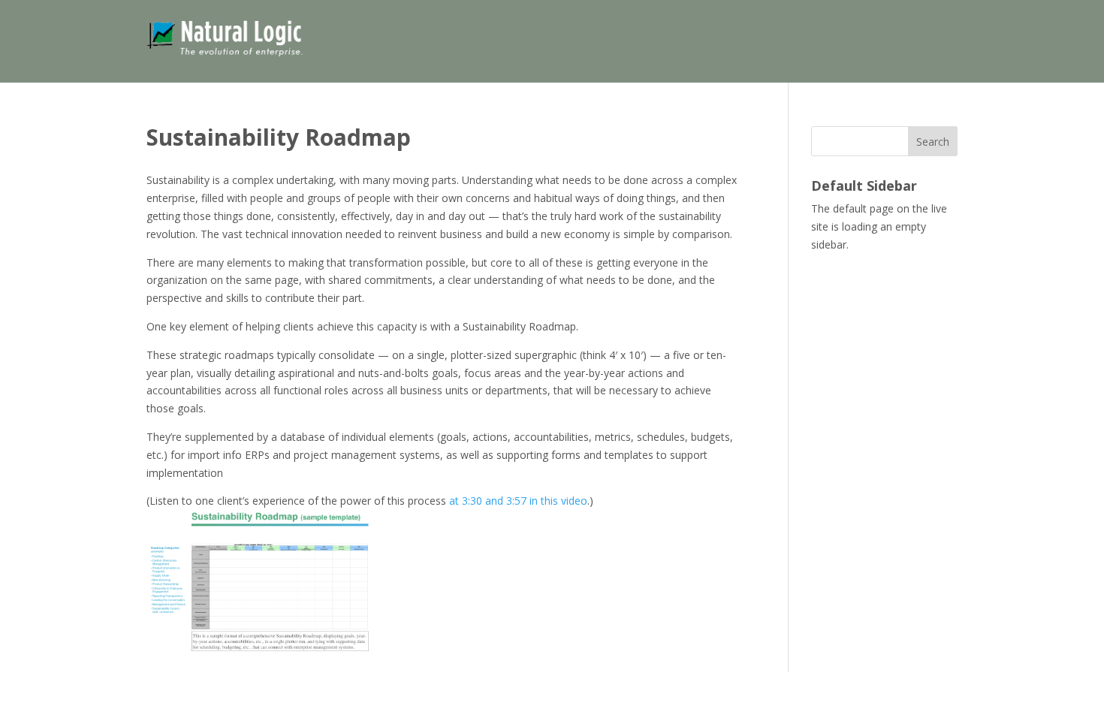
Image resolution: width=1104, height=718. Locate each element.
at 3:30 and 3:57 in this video (518, 500)
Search (932, 141)
